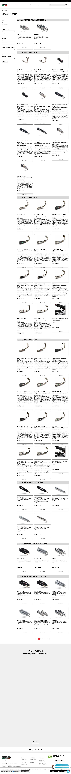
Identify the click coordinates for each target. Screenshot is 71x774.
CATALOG (32, 760)
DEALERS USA (23, 762)
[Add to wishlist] (31, 24)
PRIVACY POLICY (42, 760)
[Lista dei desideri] (66, 5)
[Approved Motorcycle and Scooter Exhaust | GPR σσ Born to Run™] (4, 5)
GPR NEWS (32, 762)
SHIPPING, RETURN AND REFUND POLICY (43, 764)
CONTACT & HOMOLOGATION (24, 764)
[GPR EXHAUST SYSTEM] (3, 10)
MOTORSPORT (23, 759)
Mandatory (10, 771)
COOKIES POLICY (42, 761)
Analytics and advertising (17, 771)
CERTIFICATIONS (33, 759)
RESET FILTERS (5, 61)
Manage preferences (25, 771)
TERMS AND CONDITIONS (41, 758)
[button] (68, 771)
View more (24, 47)
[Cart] (68, 4)
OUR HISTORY (32, 757)
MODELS (22, 757)
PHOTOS (22, 760)
